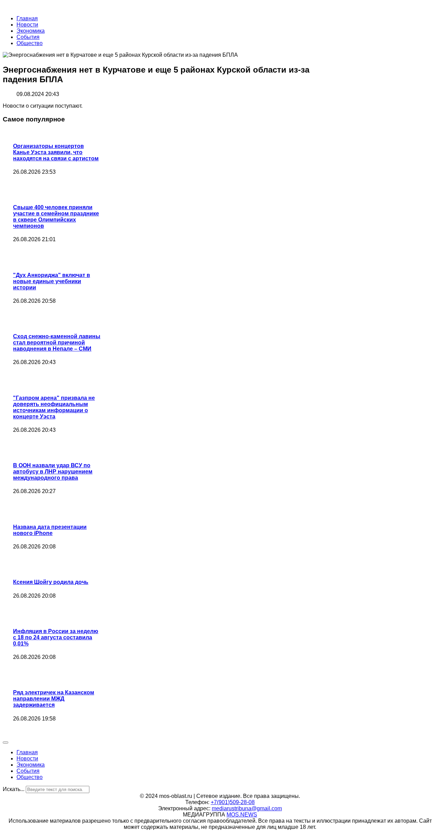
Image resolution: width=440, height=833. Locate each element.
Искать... (13, 789)
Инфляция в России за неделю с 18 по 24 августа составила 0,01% (55, 637)
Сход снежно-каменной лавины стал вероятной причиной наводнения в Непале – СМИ (56, 342)
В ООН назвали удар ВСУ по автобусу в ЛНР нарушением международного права (52, 471)
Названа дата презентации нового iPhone (50, 530)
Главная (27, 18)
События (28, 37)
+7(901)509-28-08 (233, 802)
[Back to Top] (5, 742)
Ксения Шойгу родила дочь (50, 582)
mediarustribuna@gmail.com (247, 808)
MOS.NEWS (242, 815)
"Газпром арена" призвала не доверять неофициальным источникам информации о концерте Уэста (54, 407)
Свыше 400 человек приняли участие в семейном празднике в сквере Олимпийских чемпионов (56, 216)
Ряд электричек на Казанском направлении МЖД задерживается (53, 699)
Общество (29, 43)
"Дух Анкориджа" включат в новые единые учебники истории (51, 281)
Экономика (30, 31)
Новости (27, 25)
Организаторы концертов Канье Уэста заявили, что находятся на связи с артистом (56, 152)
